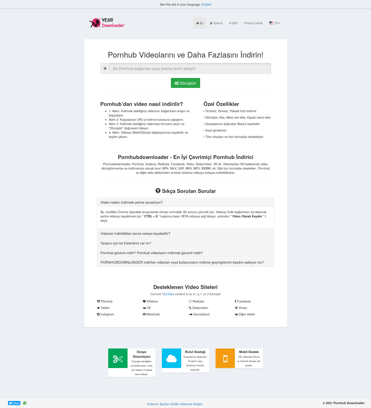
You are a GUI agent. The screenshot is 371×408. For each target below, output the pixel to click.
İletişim (198, 404)
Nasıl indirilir (254, 23)
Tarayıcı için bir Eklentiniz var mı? (125, 243)
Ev (201, 23)
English (206, 4)
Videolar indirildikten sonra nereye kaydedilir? (135, 233)
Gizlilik (174, 404)
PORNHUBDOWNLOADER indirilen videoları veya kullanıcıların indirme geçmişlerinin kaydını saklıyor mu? (182, 262)
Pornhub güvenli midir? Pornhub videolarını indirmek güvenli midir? (151, 252)
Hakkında (186, 404)
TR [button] (275, 23)
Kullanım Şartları (158, 404)
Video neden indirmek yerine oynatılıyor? (131, 202)
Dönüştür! (187, 83)
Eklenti (218, 23)
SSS (234, 23)
